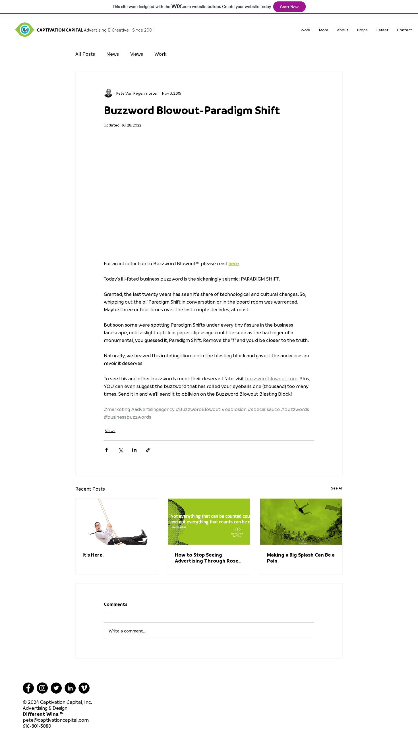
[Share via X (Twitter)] (120, 450)
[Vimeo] (84, 688)
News (112, 54)
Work (160, 54)
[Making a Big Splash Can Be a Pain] (301, 522)
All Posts (85, 54)
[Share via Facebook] (106, 450)
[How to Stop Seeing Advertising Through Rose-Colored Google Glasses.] (209, 522)
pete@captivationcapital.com (56, 720)
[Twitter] (56, 688)
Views (136, 54)
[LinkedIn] (70, 688)
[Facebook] (28, 688)
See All (337, 487)
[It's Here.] (117, 522)
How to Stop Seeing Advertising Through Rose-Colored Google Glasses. (207, 558)
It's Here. (93, 555)
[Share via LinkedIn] (134, 450)
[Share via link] (148, 450)
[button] (362, 29)
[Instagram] (42, 688)
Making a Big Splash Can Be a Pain (301, 558)
